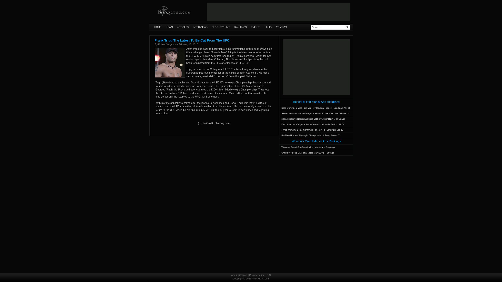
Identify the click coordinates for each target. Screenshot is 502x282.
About (234, 275)
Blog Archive (221, 27)
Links (268, 27)
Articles (183, 27)
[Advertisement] (278, 12)
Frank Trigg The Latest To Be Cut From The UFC (192, 40)
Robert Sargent (166, 44)
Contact (281, 27)
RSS (268, 275)
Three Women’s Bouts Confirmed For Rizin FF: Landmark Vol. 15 (312, 130)
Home (157, 27)
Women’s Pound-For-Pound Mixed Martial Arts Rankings (308, 147)
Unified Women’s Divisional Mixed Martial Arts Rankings (307, 153)
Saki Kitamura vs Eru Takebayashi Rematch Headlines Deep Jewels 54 (315, 113)
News (169, 27)
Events (255, 27)
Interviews (200, 27)
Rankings (240, 27)
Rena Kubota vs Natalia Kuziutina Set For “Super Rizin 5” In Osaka (313, 119)
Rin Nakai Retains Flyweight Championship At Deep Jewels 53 (310, 135)
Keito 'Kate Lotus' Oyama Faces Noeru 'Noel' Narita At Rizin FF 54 (312, 124)
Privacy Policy (256, 275)
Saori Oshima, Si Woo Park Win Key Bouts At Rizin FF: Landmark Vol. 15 (315, 108)
